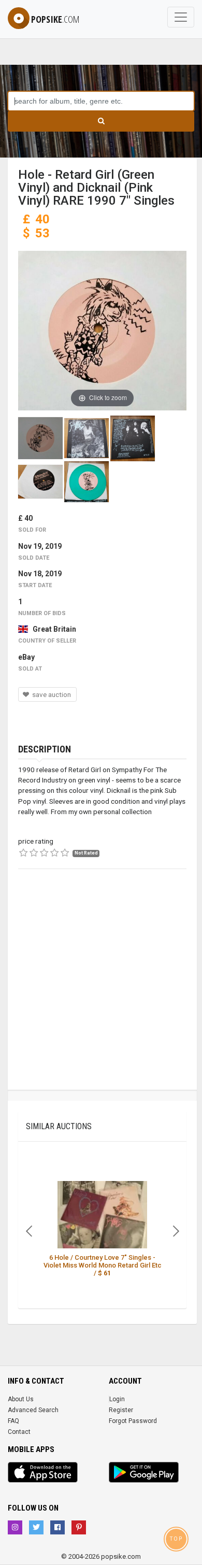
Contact (19, 1431)
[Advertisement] (101, 989)
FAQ (13, 1421)
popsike (55, 19)
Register (121, 1410)
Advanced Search (33, 1410)
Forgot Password (133, 1421)
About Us (21, 1399)
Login (117, 1399)
